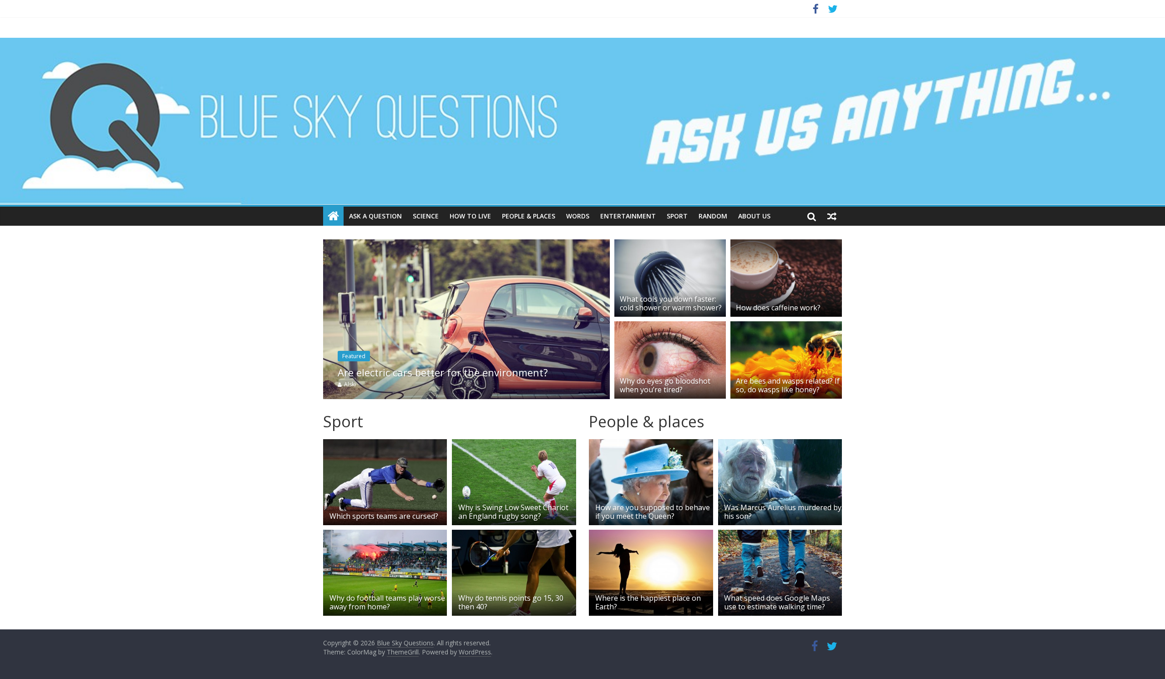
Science (426, 216)
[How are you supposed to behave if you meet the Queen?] (651, 445)
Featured (353, 356)
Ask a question (375, 216)
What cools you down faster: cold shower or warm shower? (671, 303)
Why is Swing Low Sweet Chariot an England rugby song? (513, 511)
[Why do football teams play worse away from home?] (385, 535)
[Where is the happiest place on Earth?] (651, 535)
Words (577, 216)
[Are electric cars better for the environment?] (466, 245)
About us (754, 216)
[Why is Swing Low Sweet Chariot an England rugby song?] (514, 445)
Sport (677, 216)
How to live (470, 216)
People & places (528, 216)
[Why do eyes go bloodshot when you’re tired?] (670, 327)
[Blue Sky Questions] (582, 121)
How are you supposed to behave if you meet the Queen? (652, 511)
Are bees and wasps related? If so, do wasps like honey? (788, 385)
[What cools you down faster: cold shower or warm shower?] (670, 245)
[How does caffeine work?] (786, 245)
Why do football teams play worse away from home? (387, 602)
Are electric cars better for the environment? (443, 372)
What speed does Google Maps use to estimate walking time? (777, 602)
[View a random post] (832, 216)
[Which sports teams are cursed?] (385, 445)
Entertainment (628, 216)
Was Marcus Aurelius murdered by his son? (782, 511)
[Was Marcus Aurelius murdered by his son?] (780, 445)
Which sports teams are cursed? (384, 516)
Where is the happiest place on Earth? (648, 602)
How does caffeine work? (778, 308)
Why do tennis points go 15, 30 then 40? (510, 602)
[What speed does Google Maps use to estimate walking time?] (780, 535)
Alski (350, 384)
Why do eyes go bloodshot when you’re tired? (665, 385)
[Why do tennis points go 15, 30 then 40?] (514, 535)
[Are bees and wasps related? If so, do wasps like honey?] (786, 327)
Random (713, 216)
